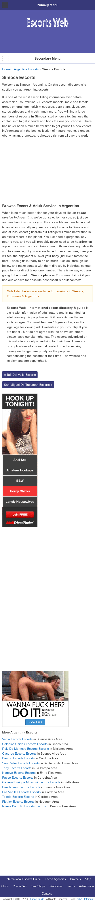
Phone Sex (20, 886)
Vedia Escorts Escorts (17, 739)
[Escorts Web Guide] (47, 29)
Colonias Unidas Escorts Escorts (25, 744)
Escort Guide (37, 899)
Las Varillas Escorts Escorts (21, 792)
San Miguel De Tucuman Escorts (28, 384)
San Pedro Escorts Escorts (21, 763)
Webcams (56, 886)
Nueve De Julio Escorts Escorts (24, 806)
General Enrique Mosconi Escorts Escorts (31, 782)
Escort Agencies (55, 879)
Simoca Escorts (18, 77)
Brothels (75, 879)
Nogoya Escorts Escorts (19, 772)
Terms (71, 886)
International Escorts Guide (23, 879)
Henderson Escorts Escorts (21, 787)
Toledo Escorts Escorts (18, 796)
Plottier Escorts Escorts (18, 801)
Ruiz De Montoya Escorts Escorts (25, 748)
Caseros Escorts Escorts (19, 753)
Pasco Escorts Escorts (17, 777)
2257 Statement (85, 899)
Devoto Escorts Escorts (18, 758)
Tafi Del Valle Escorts (20, 374)
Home (6, 69)
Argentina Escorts (26, 69)
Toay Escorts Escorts (16, 768)
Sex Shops (38, 886)
